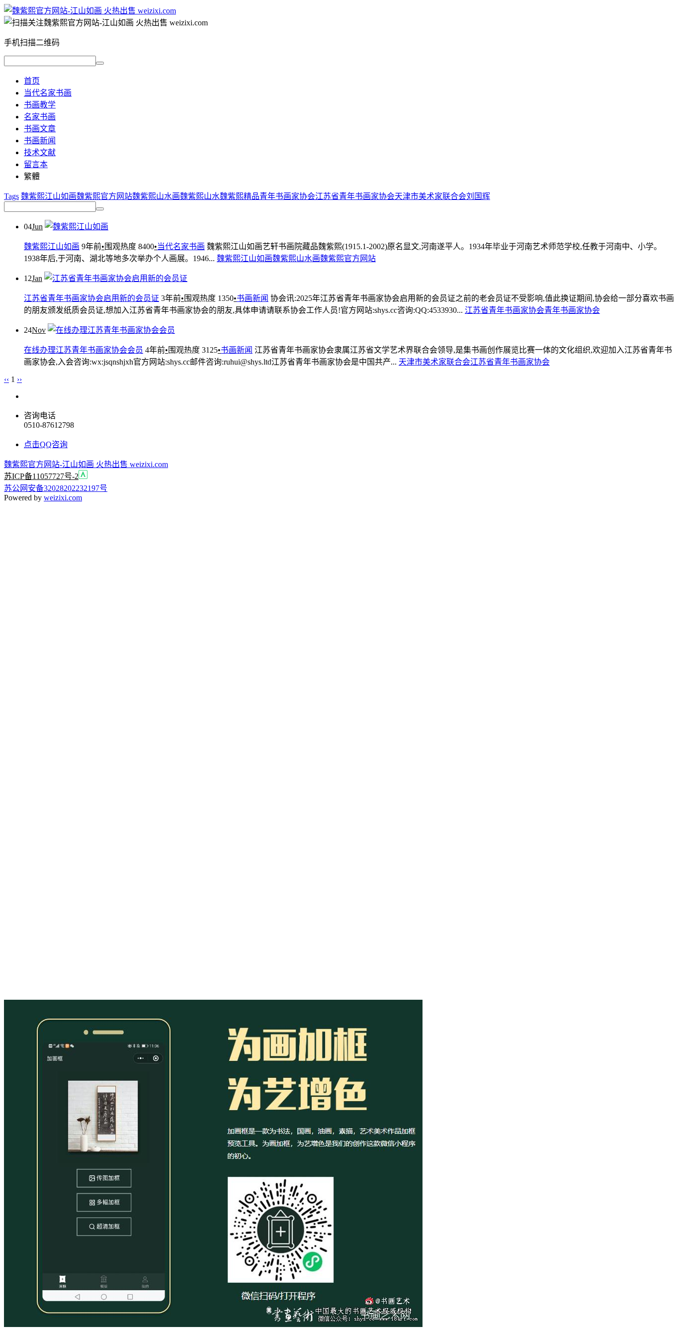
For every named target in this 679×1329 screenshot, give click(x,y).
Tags (11, 196)
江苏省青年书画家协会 (355, 196)
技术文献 (40, 152)
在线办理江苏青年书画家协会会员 (83, 350)
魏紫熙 (33, 196)
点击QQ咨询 (46, 444)
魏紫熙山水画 (156, 196)
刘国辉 (478, 196)
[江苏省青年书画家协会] (90, 10)
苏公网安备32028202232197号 (55, 488)
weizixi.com (63, 497)
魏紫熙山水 (200, 196)
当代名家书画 (48, 93)
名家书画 (40, 116)
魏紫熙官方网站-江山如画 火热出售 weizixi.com (86, 464)
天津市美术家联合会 (430, 196)
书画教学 (40, 104)
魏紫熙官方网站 (104, 196)
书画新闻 (40, 140)
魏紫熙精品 (239, 196)
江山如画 (61, 196)
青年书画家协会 (287, 196)
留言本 (36, 164)
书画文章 (40, 128)
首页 (32, 81)
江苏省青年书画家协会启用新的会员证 (91, 298)
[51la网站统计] (83, 476)
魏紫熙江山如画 (52, 246)
